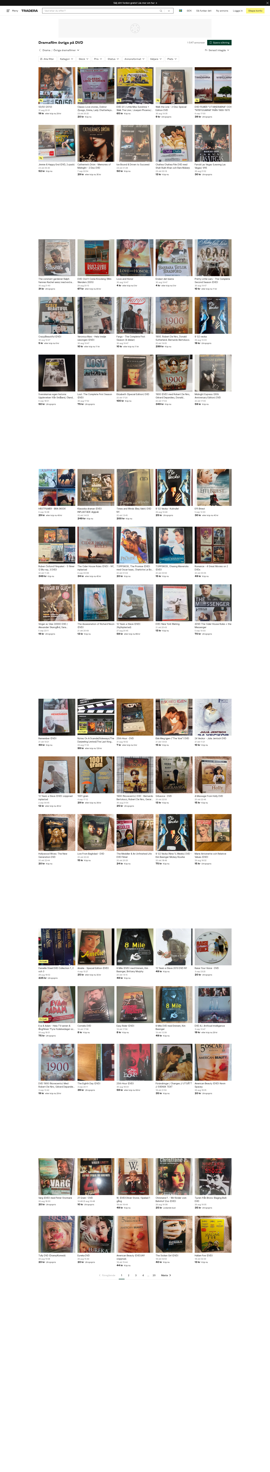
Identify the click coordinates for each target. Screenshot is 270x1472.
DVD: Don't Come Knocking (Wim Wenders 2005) (94, 280)
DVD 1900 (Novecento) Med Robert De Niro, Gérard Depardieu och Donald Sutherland (56, 1085)
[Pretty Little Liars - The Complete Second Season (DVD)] (213, 257)
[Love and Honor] (135, 257)
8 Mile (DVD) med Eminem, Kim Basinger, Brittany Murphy (132, 970)
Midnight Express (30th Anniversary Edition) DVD (208, 396)
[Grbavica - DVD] (174, 774)
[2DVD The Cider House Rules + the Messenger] (213, 602)
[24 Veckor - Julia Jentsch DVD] (213, 717)
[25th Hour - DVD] (135, 717)
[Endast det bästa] (174, 257)
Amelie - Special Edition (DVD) (93, 968)
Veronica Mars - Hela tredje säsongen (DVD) (92, 338)
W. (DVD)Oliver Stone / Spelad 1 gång (133, 1199)
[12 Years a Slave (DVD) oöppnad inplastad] (56, 774)
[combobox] (103, 10)
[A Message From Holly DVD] (213, 774)
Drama (46, 50)
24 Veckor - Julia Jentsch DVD (210, 738)
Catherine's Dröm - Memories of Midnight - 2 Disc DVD (94, 166)
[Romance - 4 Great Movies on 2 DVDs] (213, 545)
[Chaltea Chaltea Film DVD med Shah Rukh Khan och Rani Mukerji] (174, 143)
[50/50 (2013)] (56, 85)
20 (154, 1275)
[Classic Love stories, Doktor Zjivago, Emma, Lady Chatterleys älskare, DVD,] (96, 85)
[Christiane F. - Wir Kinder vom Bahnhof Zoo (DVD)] (174, 1176)
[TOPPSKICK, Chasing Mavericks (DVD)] (174, 545)
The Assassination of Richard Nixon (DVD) (96, 626)
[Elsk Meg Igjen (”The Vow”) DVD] (174, 717)
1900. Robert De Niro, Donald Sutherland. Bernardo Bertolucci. (173, 338)
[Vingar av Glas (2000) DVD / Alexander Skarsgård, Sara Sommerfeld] (56, 602)
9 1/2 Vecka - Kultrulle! (167, 508)
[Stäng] (267, 3)
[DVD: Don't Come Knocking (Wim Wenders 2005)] (96, 257)
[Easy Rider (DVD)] (135, 1004)
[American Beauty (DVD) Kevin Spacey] (213, 1062)
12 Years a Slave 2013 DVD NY (171, 968)
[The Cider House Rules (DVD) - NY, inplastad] (96, 545)
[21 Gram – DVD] (96, 1176)
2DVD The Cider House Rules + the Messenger (213, 626)
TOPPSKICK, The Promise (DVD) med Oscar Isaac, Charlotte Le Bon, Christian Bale (135, 568)
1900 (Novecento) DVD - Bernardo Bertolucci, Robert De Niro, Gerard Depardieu (135, 798)
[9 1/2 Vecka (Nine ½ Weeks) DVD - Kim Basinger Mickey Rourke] (174, 832)
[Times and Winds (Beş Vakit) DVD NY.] (135, 487)
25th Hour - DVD (125, 738)
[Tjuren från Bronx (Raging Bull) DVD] (213, 1176)
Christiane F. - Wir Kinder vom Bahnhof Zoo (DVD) (171, 1199)
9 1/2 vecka (201, 336)
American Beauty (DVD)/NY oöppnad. (131, 1257)
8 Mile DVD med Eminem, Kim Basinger (170, 1027)
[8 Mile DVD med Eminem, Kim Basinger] (174, 1004)
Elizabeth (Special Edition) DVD (133, 394)
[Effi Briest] (213, 487)
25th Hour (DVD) (125, 1083)
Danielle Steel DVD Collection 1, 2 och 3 (56, 970)
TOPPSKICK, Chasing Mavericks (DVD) (172, 568)
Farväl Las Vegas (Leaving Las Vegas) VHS (210, 166)
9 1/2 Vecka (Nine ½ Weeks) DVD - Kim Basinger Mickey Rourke (174, 855)
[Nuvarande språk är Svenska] (180, 10)
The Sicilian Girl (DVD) (167, 1255)
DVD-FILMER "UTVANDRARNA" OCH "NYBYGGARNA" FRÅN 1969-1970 (213, 108)
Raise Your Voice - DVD (207, 968)
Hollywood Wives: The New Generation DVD (52, 855)
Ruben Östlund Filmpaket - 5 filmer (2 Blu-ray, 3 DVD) (56, 568)
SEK (189, 10)
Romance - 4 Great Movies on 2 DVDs (211, 568)
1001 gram (83, 796)
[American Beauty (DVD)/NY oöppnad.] (135, 1234)
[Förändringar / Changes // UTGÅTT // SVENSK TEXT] (174, 1062)
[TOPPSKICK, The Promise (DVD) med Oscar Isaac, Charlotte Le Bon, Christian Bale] (135, 545)
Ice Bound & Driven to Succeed (133, 164)
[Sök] (161, 10)
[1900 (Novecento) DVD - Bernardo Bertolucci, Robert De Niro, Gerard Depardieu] (135, 774)
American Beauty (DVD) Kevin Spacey (210, 1085)
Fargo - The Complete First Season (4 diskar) (131, 338)
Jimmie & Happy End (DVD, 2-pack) (56, 164)
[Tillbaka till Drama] (39, 50)
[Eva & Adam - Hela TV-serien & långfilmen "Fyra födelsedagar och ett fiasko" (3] (56, 1004)
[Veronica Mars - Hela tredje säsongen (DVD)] (96, 315)
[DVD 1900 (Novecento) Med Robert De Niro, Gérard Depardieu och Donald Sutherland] (56, 1062)
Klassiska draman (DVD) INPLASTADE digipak (90, 510)
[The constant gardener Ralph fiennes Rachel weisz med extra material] (56, 257)
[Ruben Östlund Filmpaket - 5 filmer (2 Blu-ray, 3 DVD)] (56, 545)
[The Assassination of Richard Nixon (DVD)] (96, 602)
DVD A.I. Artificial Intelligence (210, 1025)
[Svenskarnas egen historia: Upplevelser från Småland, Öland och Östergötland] (56, 373)
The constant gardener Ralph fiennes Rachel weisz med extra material (55, 281)
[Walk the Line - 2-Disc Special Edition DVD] (174, 85)
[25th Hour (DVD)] (135, 1062)
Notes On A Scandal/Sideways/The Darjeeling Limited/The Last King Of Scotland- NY (96, 740)
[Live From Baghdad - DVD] (96, 832)
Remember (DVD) (47, 738)
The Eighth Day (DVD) (89, 1083)
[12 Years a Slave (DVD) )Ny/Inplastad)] (135, 602)
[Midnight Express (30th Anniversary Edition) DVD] (213, 373)
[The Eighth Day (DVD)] (96, 1062)
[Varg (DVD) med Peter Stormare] (56, 1176)
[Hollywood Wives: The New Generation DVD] (56, 832)
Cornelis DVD (84, 1025)
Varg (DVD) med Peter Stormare (55, 1197)
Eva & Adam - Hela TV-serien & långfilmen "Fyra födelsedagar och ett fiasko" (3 (56, 1027)
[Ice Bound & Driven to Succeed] (135, 143)
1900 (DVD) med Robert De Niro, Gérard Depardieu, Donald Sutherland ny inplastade (173, 396)
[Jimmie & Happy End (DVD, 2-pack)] (56, 143)
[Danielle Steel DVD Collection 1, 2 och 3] (56, 946)
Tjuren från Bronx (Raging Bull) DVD (211, 1199)
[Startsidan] (29, 10)
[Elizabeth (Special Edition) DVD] (135, 373)
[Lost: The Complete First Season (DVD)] (96, 373)
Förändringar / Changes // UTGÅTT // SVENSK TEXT (174, 1085)
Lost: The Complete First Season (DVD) (95, 396)
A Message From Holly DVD (209, 796)
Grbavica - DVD (164, 796)
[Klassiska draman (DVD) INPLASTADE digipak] (96, 487)
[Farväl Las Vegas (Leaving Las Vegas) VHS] (213, 143)
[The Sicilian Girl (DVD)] (174, 1234)
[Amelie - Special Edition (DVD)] (96, 946)
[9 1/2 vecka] (213, 315)
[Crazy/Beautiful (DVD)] (56, 315)
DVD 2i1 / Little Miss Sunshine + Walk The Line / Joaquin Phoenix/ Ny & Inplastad (134, 108)
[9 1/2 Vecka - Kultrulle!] (174, 487)
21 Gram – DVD (85, 1197)
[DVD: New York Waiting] (174, 602)
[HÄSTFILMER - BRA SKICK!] (56, 487)
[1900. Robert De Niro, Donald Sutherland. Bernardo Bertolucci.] (174, 315)
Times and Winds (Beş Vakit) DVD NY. (134, 510)
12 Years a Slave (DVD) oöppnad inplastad (55, 798)
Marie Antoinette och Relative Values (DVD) (210, 855)
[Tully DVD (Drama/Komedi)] (56, 1234)
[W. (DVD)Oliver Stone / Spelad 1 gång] (135, 1176)
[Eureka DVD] (96, 1234)
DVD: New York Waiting (168, 624)
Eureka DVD (84, 1255)
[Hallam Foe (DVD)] (213, 1234)
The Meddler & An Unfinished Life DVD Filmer (134, 855)
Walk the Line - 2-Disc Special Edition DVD (171, 108)
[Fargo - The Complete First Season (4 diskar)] (135, 315)
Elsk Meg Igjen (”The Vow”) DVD (172, 738)
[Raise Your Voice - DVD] (213, 946)
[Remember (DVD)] (56, 717)
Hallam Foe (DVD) (204, 1255)
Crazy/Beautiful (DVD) (49, 336)
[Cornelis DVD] (96, 1004)
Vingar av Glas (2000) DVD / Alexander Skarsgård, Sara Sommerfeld (53, 626)
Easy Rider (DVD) (125, 1025)
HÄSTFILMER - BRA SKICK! (52, 508)
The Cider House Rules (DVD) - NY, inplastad (96, 568)
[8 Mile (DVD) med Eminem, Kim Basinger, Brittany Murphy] (135, 946)
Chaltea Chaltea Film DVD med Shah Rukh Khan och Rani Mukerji (173, 166)
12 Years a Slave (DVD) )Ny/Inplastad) (128, 626)
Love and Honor (125, 279)
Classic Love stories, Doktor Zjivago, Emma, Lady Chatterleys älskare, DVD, (95, 108)
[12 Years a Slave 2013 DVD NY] (174, 946)
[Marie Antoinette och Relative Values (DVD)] (213, 832)
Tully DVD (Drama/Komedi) (52, 1255)
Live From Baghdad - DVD (91, 853)
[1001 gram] (96, 774)
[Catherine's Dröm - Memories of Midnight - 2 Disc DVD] (96, 143)
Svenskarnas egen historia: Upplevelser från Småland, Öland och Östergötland (55, 396)
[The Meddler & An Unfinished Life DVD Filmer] (135, 832)
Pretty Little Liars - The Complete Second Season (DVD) (212, 280)
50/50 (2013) (45, 106)
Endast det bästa (165, 279)
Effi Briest (200, 508)
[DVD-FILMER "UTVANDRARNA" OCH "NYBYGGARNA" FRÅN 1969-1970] (213, 85)
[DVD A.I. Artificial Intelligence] (213, 1004)
